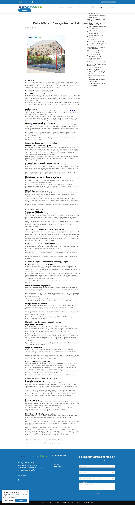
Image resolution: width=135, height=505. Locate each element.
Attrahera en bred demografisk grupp (95, 55)
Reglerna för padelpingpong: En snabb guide (49, 440)
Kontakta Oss (111, 7)
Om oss (60, 7)
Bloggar (101, 7)
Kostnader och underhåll (97, 79)
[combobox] (82, 478)
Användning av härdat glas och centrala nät (97, 27)
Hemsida (52, 7)
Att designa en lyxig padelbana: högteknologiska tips (47, 443)
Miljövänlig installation (96, 68)
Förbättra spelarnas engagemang (95, 59)
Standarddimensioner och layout (97, 23)
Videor (80, 7)
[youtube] (19, 480)
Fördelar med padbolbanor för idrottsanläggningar (96, 51)
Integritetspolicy (23, 475)
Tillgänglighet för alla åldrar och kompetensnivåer (98, 44)
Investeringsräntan (95, 81)
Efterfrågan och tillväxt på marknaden (97, 84)
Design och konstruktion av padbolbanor (96, 20)
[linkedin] (27, 480)
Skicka (97, 493)
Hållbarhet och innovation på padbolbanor (96, 64)
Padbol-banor (70, 84)
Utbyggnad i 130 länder (96, 41)
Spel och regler (94, 13)
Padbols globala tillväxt (94, 39)
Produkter (69, 7)
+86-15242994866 (60, 455)
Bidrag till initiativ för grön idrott (97, 72)
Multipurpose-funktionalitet (98, 62)
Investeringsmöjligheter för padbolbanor (95, 76)
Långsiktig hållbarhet (96, 70)
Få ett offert (25, 10)
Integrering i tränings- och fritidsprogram (97, 47)
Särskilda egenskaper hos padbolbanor (97, 16)
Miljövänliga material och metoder (97, 36)
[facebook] (23, 480)
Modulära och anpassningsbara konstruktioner (94, 32)
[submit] (114, 2)
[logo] (34, 456)
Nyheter (93, 7)
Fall (86, 7)
